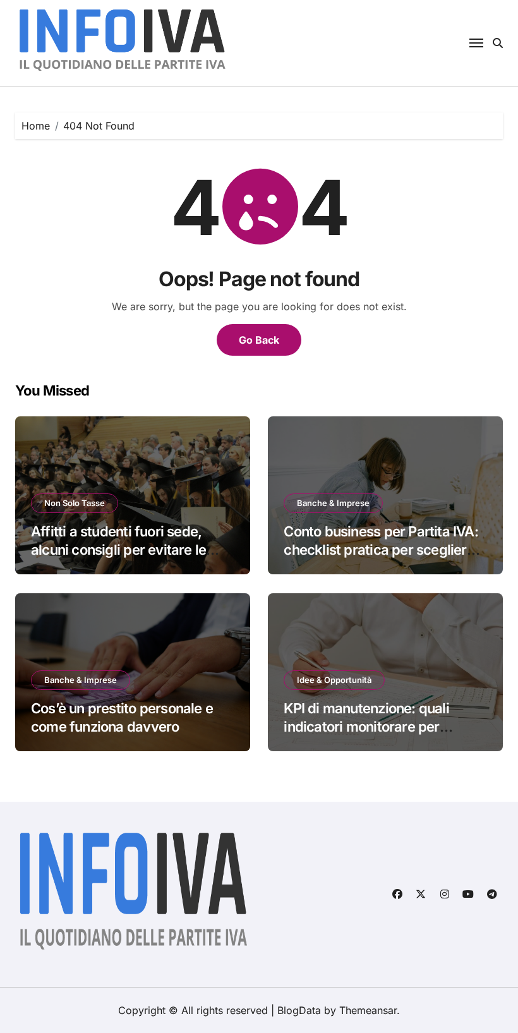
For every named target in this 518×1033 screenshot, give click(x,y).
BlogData (299, 1010)
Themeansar (368, 1010)
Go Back (259, 340)
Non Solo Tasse (74, 503)
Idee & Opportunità (334, 680)
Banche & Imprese (333, 503)
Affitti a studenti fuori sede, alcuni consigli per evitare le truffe (118, 549)
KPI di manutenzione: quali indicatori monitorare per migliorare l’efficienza (366, 726)
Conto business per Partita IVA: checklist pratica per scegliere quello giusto (381, 549)
